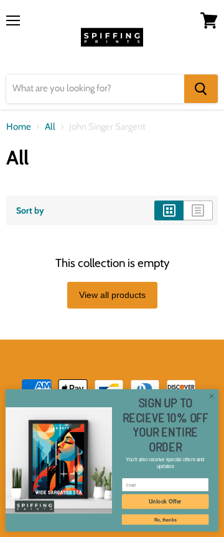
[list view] (198, 210)
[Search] (201, 88)
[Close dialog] (211, 396)
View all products (112, 295)
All (50, 127)
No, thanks (165, 520)
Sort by (30, 210)
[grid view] (169, 210)
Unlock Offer (165, 501)
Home (18, 127)
